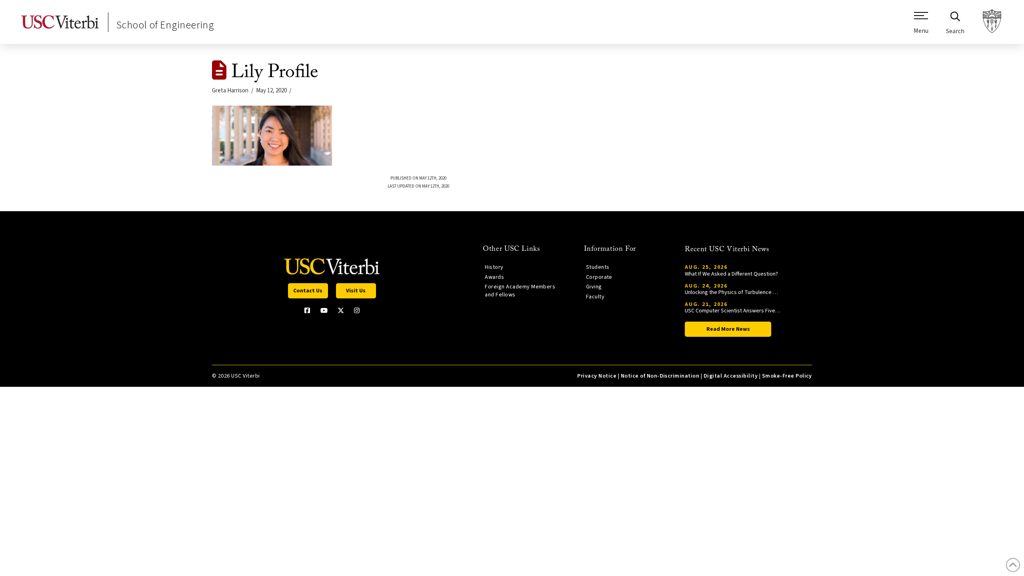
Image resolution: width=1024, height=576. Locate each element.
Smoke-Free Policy (787, 376)
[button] (921, 26)
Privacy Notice (596, 376)
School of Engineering (165, 25)
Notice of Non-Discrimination (660, 376)
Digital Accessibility (731, 376)
